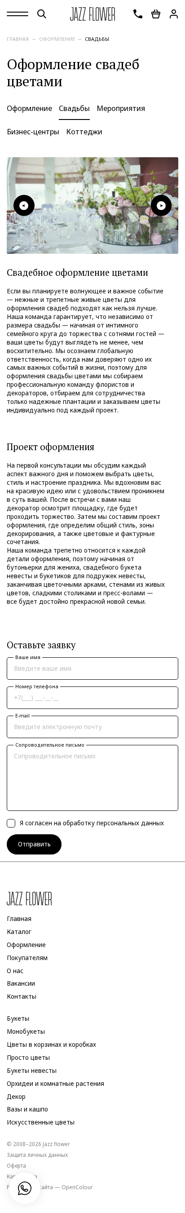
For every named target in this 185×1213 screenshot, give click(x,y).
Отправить (34, 844)
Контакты (21, 996)
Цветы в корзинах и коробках (51, 1044)
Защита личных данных (37, 1154)
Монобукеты (26, 1031)
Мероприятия (121, 108)
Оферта (16, 1165)
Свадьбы (97, 38)
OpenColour (77, 1187)
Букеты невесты (32, 1071)
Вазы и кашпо (27, 1109)
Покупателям (27, 958)
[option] (92, 205)
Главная (18, 38)
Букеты (18, 1018)
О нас (15, 970)
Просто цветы (28, 1058)
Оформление (57, 38)
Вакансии (21, 983)
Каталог (19, 932)
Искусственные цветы (41, 1122)
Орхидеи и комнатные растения (55, 1084)
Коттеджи (84, 132)
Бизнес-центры (33, 132)
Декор (16, 1096)
